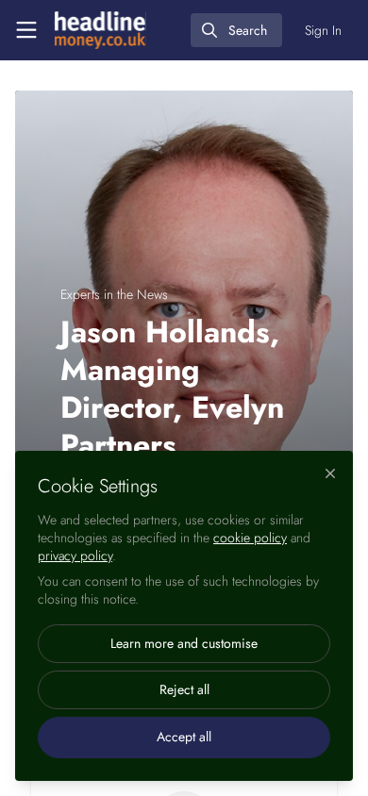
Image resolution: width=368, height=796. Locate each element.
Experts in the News (114, 294)
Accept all (184, 736)
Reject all (184, 689)
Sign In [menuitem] (323, 30)
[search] (236, 30)
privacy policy (75, 555)
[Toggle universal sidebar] (26, 30)
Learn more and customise (184, 643)
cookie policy (250, 537)
